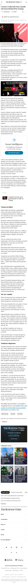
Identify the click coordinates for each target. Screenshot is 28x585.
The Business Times (14, 568)
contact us (12, 574)
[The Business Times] (13, 2)
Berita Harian (8, 570)
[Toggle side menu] (2, 2)
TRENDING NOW (6, 446)
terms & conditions (6, 576)
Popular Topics (5, 492)
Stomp (21, 570)
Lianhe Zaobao (23, 568)
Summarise (7, 11)
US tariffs (20, 414)
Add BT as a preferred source (11, 17)
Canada (13, 414)
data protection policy (21, 576)
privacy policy (20, 574)
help (16, 574)
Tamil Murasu (15, 570)
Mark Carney (5, 414)
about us (7, 574)
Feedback (4, 421)
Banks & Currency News (16, 492)
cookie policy (13, 576)
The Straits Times (5, 568)
